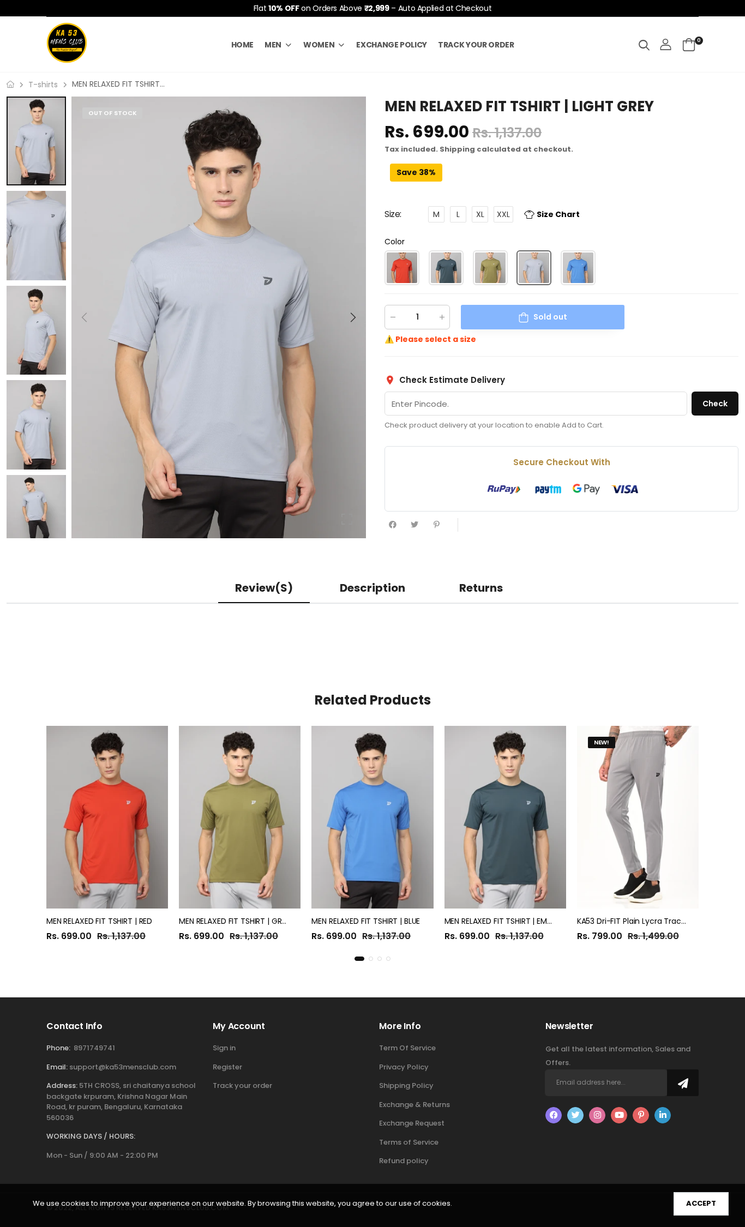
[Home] (10, 84)
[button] (352, 317)
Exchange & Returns (414, 1104)
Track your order (242, 1085)
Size (392, 214)
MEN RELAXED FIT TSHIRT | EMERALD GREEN (518, 921)
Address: (61, 1085)
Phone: (58, 1048)
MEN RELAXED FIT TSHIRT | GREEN (236, 921)
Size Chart (558, 214)
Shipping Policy (406, 1085)
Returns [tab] (481, 588)
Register (227, 1067)
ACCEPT (701, 1203)
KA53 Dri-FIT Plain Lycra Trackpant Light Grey (659, 921)
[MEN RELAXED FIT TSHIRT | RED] (107, 817)
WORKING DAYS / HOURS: (90, 1136)
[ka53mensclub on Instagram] (597, 1115)
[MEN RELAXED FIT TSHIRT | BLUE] (372, 817)
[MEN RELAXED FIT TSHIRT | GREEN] (240, 817)
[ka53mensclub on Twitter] (575, 1115)
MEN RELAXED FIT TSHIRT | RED (99, 921)
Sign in (224, 1048)
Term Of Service (407, 1048)
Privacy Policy (404, 1067)
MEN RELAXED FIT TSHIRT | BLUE (365, 921)
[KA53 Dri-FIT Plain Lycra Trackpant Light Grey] (638, 817)
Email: (57, 1067)
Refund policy (404, 1161)
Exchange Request (411, 1123)
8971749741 (94, 1048)
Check (715, 403)
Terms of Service (408, 1142)
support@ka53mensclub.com (122, 1067)
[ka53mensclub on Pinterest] (641, 1115)
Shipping (457, 149)
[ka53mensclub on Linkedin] (662, 1115)
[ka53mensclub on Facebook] (553, 1115)
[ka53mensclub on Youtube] (619, 1115)
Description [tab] (372, 588)
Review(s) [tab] (264, 588)
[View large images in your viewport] (347, 519)
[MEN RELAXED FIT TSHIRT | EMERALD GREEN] (505, 817)
